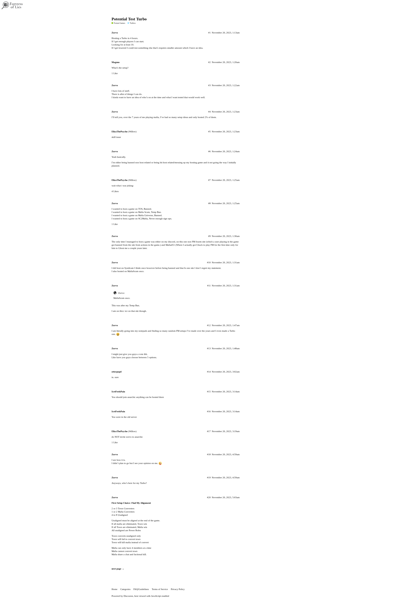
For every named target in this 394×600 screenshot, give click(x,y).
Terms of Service (160, 589)
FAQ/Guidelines (141, 589)
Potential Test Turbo (129, 19)
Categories (125, 589)
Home (114, 589)
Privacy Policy (178, 589)
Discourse (128, 596)
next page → (118, 568)
